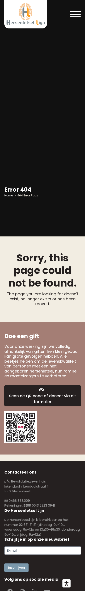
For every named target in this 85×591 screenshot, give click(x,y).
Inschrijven (16, 567)
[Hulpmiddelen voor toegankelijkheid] (66, 583)
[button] (75, 14)
